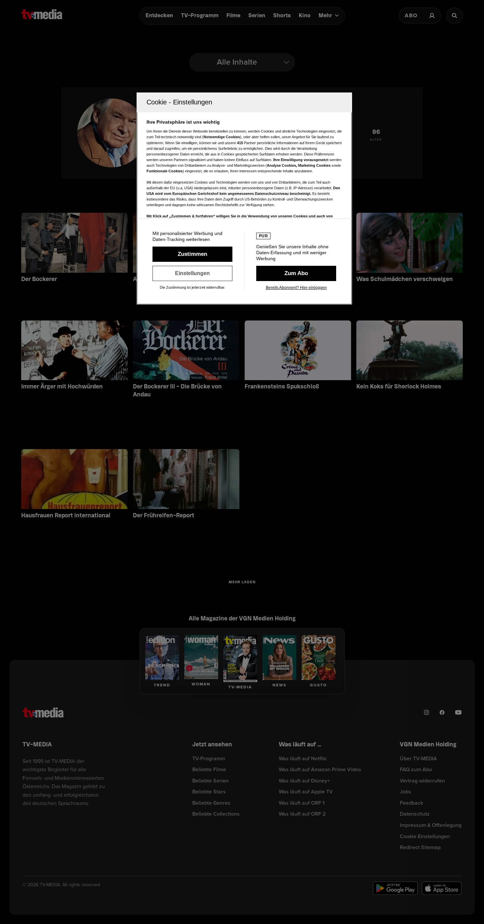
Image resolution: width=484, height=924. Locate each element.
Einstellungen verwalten (192, 273)
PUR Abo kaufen (296, 273)
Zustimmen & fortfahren (192, 254)
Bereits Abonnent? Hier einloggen (296, 287)
